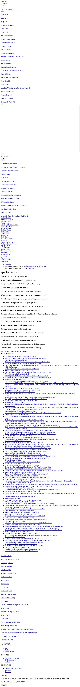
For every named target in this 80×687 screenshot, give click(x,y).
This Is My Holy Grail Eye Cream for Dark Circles (20, 356)
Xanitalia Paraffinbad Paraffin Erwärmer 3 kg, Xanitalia (22, 538)
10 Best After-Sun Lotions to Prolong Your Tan (19, 488)
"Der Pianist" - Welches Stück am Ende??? (18, 441)
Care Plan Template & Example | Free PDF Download (21, 551)
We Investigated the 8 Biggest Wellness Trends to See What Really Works (27, 362)
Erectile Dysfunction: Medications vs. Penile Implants (21, 476)
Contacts (7, 662)
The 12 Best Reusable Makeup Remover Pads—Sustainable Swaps (25, 451)
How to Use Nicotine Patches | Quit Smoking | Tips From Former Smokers (28, 467)
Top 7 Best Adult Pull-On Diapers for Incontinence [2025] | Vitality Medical (28, 372)
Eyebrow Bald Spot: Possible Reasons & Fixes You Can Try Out (25, 509)
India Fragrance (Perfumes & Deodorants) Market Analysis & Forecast (26, 376)
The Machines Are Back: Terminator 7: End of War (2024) (23, 388)
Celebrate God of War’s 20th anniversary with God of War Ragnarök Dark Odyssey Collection (34, 470)
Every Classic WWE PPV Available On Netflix (19, 517)
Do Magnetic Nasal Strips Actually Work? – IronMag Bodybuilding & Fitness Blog (30, 434)
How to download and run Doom (15, 537)
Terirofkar (4, 1)
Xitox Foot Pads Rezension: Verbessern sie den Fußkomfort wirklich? (26, 358)
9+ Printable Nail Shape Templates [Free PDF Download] (22, 462)
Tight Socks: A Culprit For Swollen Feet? (17, 547)
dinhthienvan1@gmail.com (13, 668)
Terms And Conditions (12, 658)
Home (3, 9)
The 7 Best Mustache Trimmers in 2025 (17, 374)
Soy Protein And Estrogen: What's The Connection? (21, 544)
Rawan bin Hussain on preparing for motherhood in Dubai (23, 363)
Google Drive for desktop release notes (17, 414)
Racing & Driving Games (38, 266)
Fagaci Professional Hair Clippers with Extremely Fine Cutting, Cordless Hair (29, 486)
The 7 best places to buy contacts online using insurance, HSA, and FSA (27, 477)
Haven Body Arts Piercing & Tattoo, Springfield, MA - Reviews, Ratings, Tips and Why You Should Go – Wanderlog (41, 484)
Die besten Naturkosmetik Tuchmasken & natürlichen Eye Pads (24, 420)
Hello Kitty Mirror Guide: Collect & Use (17, 531)
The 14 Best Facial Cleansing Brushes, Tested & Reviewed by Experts (26, 381)
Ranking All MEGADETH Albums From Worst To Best (22, 390)
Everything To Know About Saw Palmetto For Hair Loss (22, 491)
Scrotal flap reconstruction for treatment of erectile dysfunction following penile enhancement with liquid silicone (39, 481)
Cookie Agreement (10, 660)
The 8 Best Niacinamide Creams (15, 521)
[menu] (1, 7)
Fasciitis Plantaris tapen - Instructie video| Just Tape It (21, 497)
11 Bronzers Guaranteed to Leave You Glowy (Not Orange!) (23, 500)
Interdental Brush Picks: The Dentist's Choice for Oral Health (23, 437)
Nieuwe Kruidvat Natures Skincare (15, 379)
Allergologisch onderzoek (13, 498)
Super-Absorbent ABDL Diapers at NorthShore (19, 510)
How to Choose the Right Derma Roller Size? (19, 370)
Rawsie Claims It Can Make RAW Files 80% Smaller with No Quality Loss (28, 448)
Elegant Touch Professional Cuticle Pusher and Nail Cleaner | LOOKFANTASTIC (30, 456)
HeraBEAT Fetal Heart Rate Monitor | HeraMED (20, 392)
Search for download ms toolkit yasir (16, 360)
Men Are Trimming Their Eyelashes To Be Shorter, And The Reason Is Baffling (29, 503)
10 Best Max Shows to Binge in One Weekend (19, 479)
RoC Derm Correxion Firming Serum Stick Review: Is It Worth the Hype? (28, 540)
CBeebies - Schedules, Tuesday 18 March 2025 (19, 502)
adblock (4, 685)
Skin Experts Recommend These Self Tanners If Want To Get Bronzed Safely (29, 430)
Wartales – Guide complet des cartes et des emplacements (22, 549)
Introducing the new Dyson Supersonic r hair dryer (20, 411)
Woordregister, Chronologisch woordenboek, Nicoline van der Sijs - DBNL (28, 469)
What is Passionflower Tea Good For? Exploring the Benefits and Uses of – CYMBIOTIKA (33, 530)
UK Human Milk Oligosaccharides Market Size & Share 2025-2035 (26, 455)
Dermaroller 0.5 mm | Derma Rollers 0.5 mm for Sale (21, 533)
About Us (8, 670)
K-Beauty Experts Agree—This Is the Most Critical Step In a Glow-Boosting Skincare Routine (34, 526)
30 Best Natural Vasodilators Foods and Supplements (21, 400)
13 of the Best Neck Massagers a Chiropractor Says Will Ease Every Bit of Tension (30, 432)
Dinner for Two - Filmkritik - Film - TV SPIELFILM (21, 514)
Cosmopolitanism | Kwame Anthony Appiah (18, 435)
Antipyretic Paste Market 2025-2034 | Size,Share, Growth (22, 453)
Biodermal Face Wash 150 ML (14, 402)
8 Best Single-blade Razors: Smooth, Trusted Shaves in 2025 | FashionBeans (28, 523)
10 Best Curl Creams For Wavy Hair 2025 (18, 463)
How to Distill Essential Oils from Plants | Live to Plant (22, 512)
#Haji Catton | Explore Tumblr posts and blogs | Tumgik (22, 465)
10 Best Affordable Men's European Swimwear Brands (22, 369)
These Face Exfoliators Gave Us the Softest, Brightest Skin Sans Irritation (27, 449)
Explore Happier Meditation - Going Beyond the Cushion (22, 524)
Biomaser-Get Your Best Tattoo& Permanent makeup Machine (24, 545)
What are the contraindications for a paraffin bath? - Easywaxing (24, 442)
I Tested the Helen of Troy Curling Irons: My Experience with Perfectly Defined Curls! (31, 439)
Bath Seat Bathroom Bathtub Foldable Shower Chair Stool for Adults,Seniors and (30, 397)
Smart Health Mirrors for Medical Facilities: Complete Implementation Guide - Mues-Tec (32, 425)
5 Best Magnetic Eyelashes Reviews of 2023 (18, 483)
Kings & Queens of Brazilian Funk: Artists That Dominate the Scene (26, 399)
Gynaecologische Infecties (13, 460)
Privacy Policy (9, 651)
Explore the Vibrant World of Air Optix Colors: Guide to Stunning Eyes (27, 458)
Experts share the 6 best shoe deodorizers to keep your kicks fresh (25, 516)
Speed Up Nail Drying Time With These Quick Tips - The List (24, 542)
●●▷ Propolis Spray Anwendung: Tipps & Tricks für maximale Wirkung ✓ (28, 377)
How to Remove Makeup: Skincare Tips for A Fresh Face (22, 472)
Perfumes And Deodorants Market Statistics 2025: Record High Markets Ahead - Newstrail (33, 413)
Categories (4, 3)
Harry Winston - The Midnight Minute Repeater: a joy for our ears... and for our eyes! (31, 535)
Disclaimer (8, 672)
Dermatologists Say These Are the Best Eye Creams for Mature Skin (26, 519)
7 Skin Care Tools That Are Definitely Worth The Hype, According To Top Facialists (31, 528)
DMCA (7, 650)
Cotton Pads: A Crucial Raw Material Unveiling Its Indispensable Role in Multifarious (31, 490)
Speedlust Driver (30, 268)
